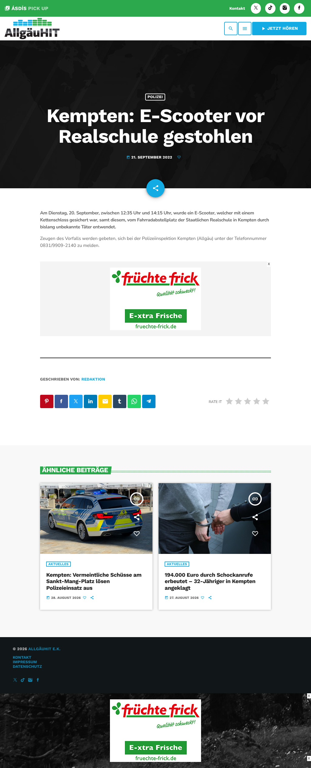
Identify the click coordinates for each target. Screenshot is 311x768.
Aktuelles (58, 564)
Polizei (155, 97)
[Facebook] (299, 8)
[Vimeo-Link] (32, 28)
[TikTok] (270, 8)
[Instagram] (285, 8)
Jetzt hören (279, 28)
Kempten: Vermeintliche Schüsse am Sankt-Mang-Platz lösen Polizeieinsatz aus (93, 581)
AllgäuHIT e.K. (44, 649)
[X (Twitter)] (256, 8)
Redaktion (93, 379)
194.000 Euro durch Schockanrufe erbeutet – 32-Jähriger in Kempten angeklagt (210, 581)
